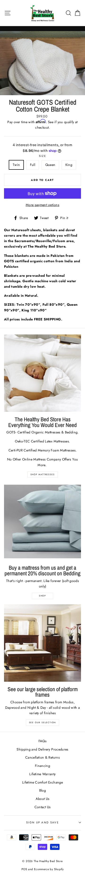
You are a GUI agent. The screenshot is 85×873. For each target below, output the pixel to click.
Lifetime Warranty (42, 774)
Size (42, 156)
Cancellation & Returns (42, 757)
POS (24, 869)
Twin (16, 164)
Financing (42, 765)
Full (32, 164)
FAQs (42, 741)
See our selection (42, 722)
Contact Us (42, 807)
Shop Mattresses (42, 474)
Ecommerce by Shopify (49, 869)
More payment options (42, 204)
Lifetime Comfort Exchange (42, 782)
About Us (43, 798)
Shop (42, 595)
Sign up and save (42, 822)
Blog (42, 790)
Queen (50, 164)
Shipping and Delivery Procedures (42, 749)
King (68, 164)
